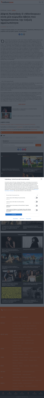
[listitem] (22, 195)
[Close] (42, 179)
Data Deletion (15, 218)
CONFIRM (14, 214)
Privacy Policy (28, 218)
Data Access (22, 218)
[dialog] (22, 199)
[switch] (36, 198)
